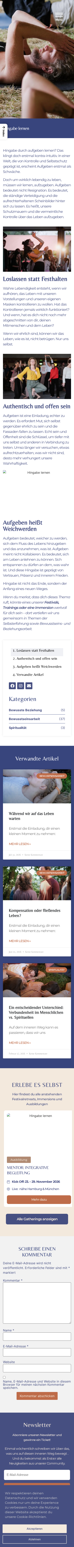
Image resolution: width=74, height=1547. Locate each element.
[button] (60, 16)
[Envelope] (28, 685)
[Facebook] (12, 685)
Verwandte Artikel (30, 674)
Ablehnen (34, 1539)
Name (8, 1330)
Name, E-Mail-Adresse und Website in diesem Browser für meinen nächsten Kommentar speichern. (37, 1384)
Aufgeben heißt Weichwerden (39, 666)
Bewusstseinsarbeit (24, 719)
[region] (37, 1516)
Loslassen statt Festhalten (35, 650)
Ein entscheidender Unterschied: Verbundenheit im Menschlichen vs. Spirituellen (36, 1012)
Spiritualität (17, 728)
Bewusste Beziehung (25, 710)
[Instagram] (20, 685)
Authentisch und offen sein (37, 658)
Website (9, 1361)
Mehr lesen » (20, 844)
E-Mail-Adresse (15, 1346)
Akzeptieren (34, 1528)
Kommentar (12, 1280)
